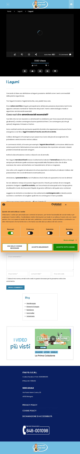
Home (9, 11)
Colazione (39, 352)
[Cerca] (71, 4)
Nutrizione (30, 310)
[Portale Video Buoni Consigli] (40, 4)
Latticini (46, 352)
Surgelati (54, 352)
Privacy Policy (29, 405)
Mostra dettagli (69, 240)
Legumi (20, 11)
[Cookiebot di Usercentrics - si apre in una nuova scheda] (52, 204)
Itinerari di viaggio (33, 307)
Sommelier (30, 313)
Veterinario (31, 316)
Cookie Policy (29, 410)
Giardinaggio (31, 303)
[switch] (30, 233)
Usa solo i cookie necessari (14, 247)
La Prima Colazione (45, 355)
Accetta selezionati (40, 247)
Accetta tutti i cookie (65, 247)
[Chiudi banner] (71, 204)
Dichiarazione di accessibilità (37, 416)
